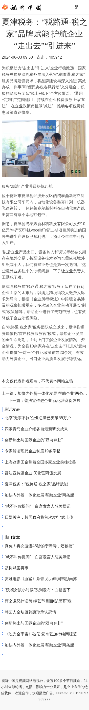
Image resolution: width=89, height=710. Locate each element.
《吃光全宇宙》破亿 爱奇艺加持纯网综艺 (41, 634)
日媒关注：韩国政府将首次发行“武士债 (39, 517)
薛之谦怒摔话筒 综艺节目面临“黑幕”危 (38, 601)
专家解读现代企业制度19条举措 (33, 451)
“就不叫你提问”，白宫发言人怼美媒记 (37, 506)
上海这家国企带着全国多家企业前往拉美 (40, 462)
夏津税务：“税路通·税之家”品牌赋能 (36, 484)
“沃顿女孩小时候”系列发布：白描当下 (37, 590)
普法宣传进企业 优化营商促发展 (52, 400)
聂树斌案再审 (16, 568)
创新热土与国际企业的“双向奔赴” (34, 440)
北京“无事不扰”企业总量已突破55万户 (38, 418)
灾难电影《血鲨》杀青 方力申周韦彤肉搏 (41, 579)
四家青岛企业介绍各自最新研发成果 (36, 429)
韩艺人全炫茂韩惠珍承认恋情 (30, 612)
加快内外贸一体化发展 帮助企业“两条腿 (39, 495)
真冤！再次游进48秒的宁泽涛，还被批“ (39, 546)
